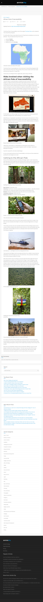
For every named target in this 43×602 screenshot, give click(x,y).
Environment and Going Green (9, 453)
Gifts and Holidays (7, 462)
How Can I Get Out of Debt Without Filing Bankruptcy (13, 390)
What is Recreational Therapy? (9, 589)
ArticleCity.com (4, 6)
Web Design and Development (9, 522)
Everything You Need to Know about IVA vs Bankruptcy (13, 559)
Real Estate (6, 499)
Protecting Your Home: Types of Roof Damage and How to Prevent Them (17, 388)
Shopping (5, 513)
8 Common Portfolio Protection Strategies (11, 584)
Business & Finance (7, 437)
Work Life (5, 527)
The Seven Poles (28, 31)
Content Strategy (6, 544)
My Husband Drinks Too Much (9, 587)
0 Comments (23, 21)
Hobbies (5, 467)
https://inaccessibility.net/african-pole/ (18, 26)
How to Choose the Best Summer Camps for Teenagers (14, 391)
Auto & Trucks (6, 435)
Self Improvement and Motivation (9, 511)
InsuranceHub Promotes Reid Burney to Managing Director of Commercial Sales (18, 413)
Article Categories (11, 6)
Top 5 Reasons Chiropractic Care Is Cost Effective (12, 561)
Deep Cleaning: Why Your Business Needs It (11, 593)
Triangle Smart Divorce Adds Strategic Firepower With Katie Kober (16, 410)
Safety (5, 509)
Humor (5, 472)
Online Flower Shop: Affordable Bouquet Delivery (12, 568)
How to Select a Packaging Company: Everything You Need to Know (16, 384)
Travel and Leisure (7, 520)
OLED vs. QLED (6, 572)
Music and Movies (7, 483)
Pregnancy (5, 497)
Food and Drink (6, 458)
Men (4, 481)
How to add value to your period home (10, 563)
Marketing (5, 479)
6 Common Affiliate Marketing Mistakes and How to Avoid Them (15, 387)
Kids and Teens (6, 474)
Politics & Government (7, 495)
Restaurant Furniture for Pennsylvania (10, 565)
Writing (5, 529)
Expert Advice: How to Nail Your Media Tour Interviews (14, 386)
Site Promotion (6, 516)
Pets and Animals (7, 490)
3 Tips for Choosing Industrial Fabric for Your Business (13, 381)
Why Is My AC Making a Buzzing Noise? (11, 380)
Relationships (6, 504)
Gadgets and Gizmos (7, 460)
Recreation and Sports (7, 502)
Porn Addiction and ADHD (8, 416)
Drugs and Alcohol (7, 449)
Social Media (6, 518)
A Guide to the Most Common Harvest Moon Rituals (13, 383)
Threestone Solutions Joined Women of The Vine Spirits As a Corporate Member (18, 417)
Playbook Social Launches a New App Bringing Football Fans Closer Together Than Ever (19, 414)
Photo (18, 24)
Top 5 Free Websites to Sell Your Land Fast (11, 557)
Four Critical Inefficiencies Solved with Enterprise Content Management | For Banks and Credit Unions (22, 582)
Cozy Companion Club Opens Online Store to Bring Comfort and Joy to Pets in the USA (19, 411)
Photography (6, 492)
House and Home (7, 469)
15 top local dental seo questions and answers (12, 591)
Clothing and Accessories (8, 444)
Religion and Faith (7, 506)
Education (5, 451)
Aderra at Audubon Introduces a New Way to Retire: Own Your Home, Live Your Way (19, 421)
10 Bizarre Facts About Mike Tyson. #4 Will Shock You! (13, 580)
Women (5, 525)
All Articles (5, 550)
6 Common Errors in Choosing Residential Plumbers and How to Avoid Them (17, 393)
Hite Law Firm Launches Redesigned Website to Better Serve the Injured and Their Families (20, 578)
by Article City (13, 21)
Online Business (6, 486)
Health (5, 465)
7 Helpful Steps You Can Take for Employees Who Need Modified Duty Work (17, 570)
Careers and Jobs (6, 439)
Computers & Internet (7, 446)
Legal (5, 476)
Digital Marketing (6, 546)
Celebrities (5, 442)
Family (5, 456)
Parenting (5, 488)
